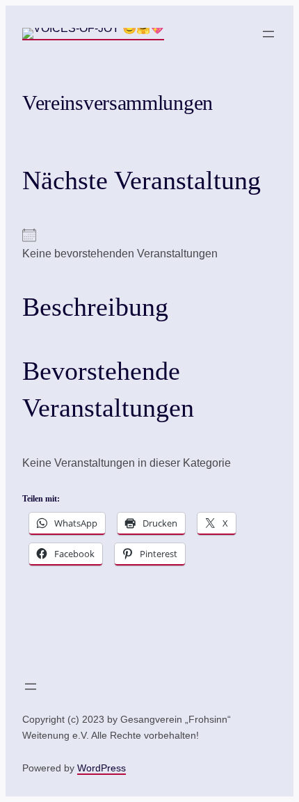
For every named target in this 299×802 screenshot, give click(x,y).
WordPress (101, 767)
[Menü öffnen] (268, 34)
